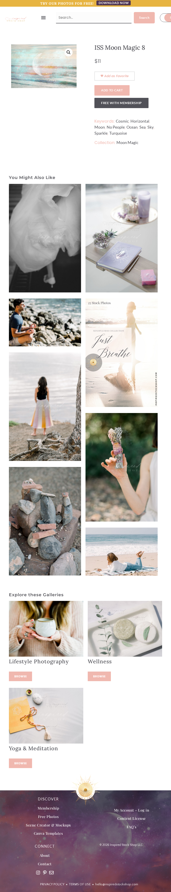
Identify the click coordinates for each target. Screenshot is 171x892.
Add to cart (112, 90)
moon (99, 127)
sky (150, 127)
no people (116, 127)
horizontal (139, 121)
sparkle (101, 133)
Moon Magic (127, 142)
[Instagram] (38, 872)
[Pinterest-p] (45, 872)
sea (142, 127)
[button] (43, 17)
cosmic (122, 121)
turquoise (118, 133)
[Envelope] (51, 872)
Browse (20, 676)
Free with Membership (121, 103)
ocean (132, 127)
